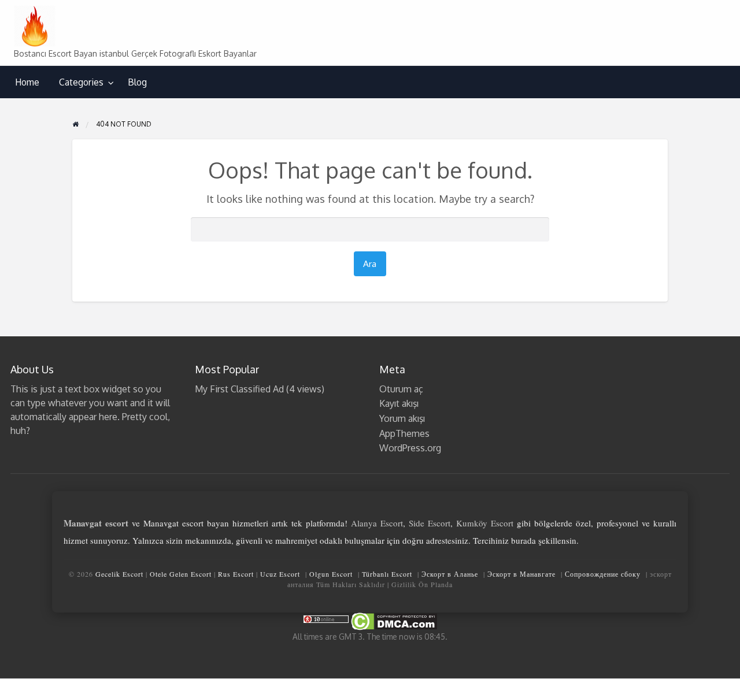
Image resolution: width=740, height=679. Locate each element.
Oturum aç (401, 389)
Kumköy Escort (484, 523)
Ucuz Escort (280, 573)
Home (27, 82)
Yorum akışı (402, 418)
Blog (137, 82)
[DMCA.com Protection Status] (393, 620)
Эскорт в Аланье (449, 573)
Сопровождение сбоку (603, 573)
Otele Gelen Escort (181, 573)
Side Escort (429, 523)
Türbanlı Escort (387, 573)
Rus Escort (236, 573)
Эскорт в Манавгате (521, 573)
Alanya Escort (377, 523)
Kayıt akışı (399, 403)
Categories (81, 82)
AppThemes (404, 433)
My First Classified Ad (239, 389)
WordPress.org (410, 448)
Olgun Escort (331, 573)
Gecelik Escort (119, 573)
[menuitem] (27, 82)
